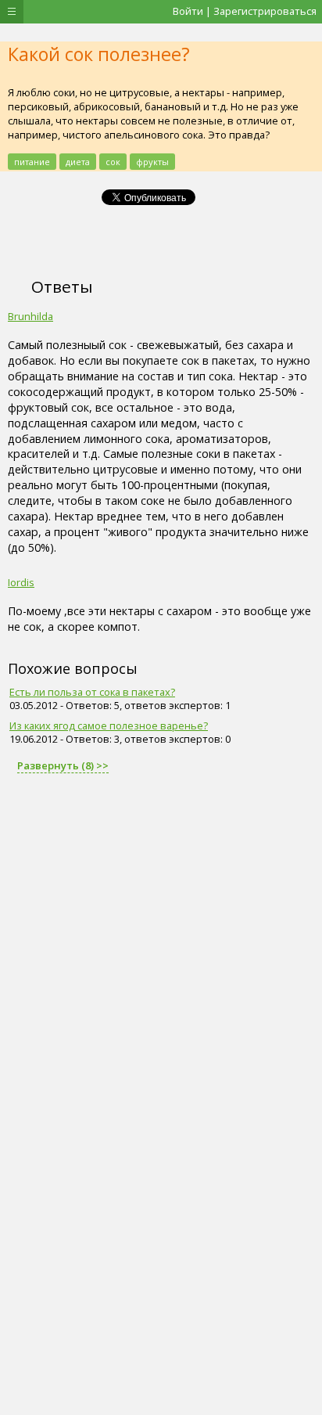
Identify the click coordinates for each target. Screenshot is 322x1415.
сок (113, 161)
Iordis (21, 582)
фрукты (152, 161)
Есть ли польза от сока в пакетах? (92, 692)
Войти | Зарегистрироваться (245, 11)
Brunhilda (30, 316)
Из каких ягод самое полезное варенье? (108, 725)
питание (32, 161)
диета (78, 161)
